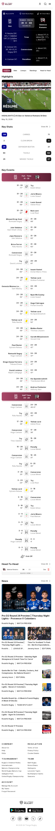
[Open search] (45, 4)
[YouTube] (26, 818)
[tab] (6, 70)
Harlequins (32, 768)
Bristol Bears (33, 765)
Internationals (7, 765)
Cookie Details (33, 753)
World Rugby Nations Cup (11, 771)
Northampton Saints (35, 774)
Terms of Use (33, 748)
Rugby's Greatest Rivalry (11, 763)
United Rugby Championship (13, 776)
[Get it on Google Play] (18, 810)
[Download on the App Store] (35, 810)
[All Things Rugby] (26, 803)
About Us (5, 748)
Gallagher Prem (7, 774)
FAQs (4, 753)
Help (3, 750)
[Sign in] (40, 4)
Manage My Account (10, 786)
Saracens (31, 776)
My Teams (5, 789)
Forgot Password (8, 791)
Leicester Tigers (34, 771)
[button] (40, 185)
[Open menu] (49, 4)
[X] (33, 818)
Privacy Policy (33, 750)
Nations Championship (10, 768)
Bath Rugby (32, 763)
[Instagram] (19, 818)
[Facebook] (13, 818)
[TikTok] (40, 818)
